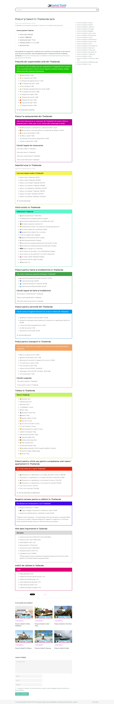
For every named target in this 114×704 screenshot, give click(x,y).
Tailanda (19, 620)
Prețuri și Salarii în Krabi (61, 648)
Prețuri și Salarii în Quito (84, 56)
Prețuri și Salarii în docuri (84, 43)
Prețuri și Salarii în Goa (84, 64)
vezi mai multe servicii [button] (25, 335)
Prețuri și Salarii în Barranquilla (86, 35)
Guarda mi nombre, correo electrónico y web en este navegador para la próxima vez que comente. (42, 689)
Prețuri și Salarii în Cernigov (85, 29)
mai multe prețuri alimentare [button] (27, 109)
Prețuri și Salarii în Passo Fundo (86, 41)
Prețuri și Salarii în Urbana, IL (86, 27)
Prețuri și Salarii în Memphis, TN (86, 52)
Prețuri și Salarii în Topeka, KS (86, 54)
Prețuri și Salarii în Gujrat (84, 37)
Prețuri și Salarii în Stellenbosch (87, 39)
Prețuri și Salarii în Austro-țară (86, 33)
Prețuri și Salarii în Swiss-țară (85, 48)
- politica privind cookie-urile (64, 702)
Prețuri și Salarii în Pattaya (23, 648)
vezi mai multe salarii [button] (24, 200)
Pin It (45, 594)
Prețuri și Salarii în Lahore (85, 22)
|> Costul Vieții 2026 (20, 702)
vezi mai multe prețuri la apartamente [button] (29, 492)
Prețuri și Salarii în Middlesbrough (87, 62)
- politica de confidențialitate (49, 702)
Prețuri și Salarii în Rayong (43, 648)
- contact (74, 702)
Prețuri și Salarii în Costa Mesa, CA (87, 46)
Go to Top (95, 702)
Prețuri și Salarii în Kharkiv (85, 25)
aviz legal (38, 702)
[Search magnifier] (97, 10)
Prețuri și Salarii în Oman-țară (86, 50)
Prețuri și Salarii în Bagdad (85, 31)
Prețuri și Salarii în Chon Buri (63, 624)
